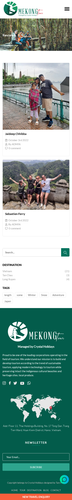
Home (14, 490)
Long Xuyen (36, 279)
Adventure (58, 294)
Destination (34, 490)
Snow (44, 294)
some (20, 294)
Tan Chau (36, 275)
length (7, 294)
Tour (22, 490)
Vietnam (36, 271)
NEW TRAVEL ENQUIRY (36, 496)
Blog (46, 490)
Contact (56, 490)
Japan (7, 301)
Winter (32, 294)
